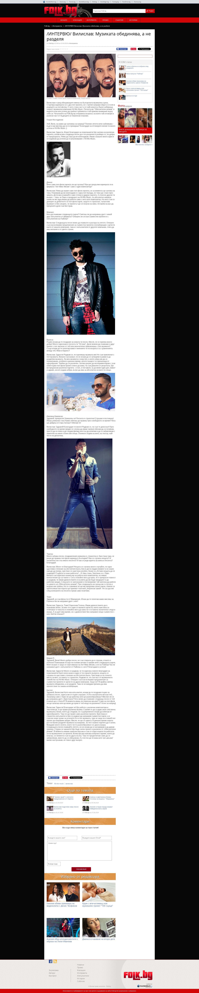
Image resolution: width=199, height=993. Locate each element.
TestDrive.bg (126, 2)
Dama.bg (63, 2)
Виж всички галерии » (144, 144)
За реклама (53, 970)
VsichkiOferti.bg (51, 2)
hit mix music (59, 784)
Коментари (123, 49)
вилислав (69, 784)
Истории (81, 978)
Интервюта (57, 26)
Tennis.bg (72, 2)
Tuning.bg (115, 2)
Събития (81, 981)
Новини (80, 964)
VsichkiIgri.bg (104, 2)
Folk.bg (94, 2)
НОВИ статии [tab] (126, 62)
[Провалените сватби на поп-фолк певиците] (147, 139)
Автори (52, 973)
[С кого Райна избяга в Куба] (123, 139)
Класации (81, 970)
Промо (80, 967)
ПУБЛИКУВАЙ (81, 869)
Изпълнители (83, 975)
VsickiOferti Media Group (44, 2)
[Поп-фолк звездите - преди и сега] (135, 139)
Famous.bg (137, 2)
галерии (125, 106)
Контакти (53, 975)
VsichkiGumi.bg (84, 2)
